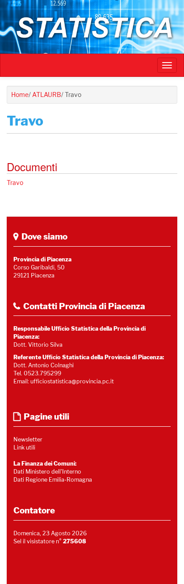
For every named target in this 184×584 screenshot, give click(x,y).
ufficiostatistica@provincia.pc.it (72, 381)
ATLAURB (46, 94)
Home (20, 94)
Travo (15, 182)
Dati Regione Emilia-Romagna (52, 479)
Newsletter (27, 439)
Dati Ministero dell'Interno (47, 471)
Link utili (24, 447)
